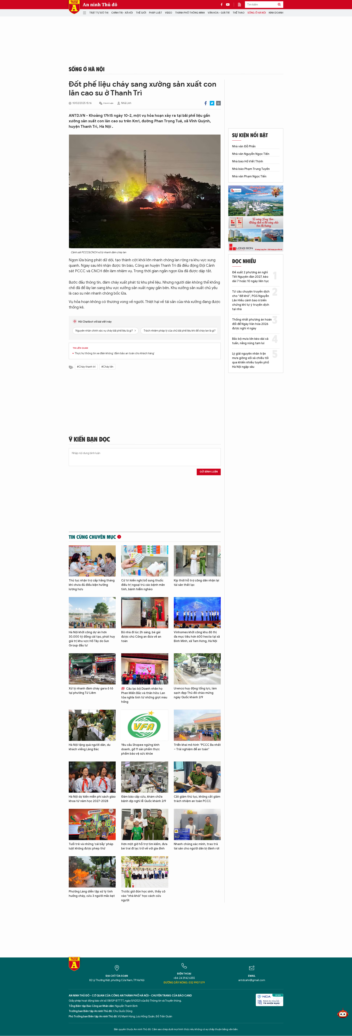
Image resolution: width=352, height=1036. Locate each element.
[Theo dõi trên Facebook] (222, 4)
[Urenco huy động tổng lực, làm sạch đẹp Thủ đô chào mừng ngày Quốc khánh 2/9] (197, 669)
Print (218, 103)
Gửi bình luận (209, 471)
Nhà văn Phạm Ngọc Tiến (249, 176)
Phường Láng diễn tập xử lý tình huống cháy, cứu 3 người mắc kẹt (92, 894)
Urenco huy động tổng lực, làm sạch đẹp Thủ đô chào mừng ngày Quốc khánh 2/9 (195, 693)
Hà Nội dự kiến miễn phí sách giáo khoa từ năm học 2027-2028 (92, 799)
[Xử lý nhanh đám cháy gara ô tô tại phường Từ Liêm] (92, 669)
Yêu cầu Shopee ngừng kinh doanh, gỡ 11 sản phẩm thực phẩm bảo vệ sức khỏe (140, 749)
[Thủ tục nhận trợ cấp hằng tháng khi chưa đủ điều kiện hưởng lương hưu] (92, 561)
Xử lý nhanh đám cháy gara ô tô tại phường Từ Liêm (91, 691)
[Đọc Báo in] (241, 4)
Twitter (212, 103)
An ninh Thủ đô (100, 4)
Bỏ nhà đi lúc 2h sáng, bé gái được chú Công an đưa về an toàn (141, 636)
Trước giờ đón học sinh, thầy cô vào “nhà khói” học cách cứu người (143, 896)
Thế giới (141, 12)
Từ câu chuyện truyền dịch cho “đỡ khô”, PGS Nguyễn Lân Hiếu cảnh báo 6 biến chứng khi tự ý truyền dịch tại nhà (251, 300)
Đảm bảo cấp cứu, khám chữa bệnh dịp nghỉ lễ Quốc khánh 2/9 (143, 799)
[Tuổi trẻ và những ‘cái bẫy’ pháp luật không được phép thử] (92, 824)
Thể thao (239, 12)
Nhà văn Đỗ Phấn (244, 146)
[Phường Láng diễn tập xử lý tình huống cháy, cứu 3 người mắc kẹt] (92, 872)
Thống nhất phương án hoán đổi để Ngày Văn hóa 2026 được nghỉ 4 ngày (252, 324)
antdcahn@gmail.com (251, 980)
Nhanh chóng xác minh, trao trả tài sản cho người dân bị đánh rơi (196, 846)
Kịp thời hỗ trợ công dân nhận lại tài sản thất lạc (196, 583)
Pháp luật (155, 12)
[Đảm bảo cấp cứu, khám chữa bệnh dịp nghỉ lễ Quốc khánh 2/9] (144, 777)
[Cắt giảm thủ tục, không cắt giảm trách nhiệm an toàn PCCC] (197, 777)
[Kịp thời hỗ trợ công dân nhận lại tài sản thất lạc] (197, 561)
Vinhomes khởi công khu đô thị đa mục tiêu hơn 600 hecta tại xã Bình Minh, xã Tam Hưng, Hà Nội (197, 636)
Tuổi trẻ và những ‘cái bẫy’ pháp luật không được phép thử (91, 846)
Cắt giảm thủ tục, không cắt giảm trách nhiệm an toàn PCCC (197, 799)
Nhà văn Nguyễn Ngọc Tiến (250, 154)
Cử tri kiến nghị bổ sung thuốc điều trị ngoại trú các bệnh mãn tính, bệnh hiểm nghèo (143, 585)
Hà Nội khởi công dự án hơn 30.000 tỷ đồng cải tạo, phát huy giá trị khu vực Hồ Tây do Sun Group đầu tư (92, 638)
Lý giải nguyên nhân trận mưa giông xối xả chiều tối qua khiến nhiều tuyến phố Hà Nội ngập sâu (250, 360)
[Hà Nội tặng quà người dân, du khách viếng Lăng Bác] (92, 725)
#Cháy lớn (107, 366)
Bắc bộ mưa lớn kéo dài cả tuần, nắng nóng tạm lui (250, 341)
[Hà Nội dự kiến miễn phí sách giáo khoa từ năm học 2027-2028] (92, 777)
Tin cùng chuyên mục (92, 536)
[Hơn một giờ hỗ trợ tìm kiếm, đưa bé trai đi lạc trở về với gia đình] (144, 824)
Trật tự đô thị (98, 12)
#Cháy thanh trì (86, 366)
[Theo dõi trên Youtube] (228, 4)
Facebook (205, 103)
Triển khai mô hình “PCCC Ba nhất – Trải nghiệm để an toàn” (197, 747)
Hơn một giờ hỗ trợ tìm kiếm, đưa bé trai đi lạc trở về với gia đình (144, 846)
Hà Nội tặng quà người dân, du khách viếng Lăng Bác (89, 747)
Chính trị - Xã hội (122, 12)
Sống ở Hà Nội (256, 12)
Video (168, 12)
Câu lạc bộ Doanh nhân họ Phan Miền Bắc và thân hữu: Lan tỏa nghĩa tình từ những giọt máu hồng (144, 695)
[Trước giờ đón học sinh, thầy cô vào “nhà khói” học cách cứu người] (144, 872)
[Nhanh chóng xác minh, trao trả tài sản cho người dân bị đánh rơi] (197, 824)
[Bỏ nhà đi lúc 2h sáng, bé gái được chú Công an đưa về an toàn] (144, 612)
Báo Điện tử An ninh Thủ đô (74, 7)
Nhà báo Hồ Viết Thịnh (247, 161)
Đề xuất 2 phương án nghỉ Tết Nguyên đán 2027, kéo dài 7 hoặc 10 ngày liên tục (250, 277)
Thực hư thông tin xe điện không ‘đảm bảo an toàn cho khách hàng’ (115, 353)
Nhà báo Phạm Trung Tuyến (251, 169)
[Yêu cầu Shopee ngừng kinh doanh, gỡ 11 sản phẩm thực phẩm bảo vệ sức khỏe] (144, 725)
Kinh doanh (276, 12)
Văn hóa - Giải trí (219, 12)
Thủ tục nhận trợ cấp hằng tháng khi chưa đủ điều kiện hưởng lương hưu (92, 585)
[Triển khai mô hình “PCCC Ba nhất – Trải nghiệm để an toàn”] (197, 725)
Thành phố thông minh (190, 12)
